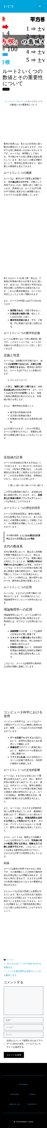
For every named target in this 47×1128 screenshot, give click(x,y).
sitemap (23, 1084)
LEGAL (32, 1094)
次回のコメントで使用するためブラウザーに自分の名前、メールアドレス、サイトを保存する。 (25, 1044)
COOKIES (14, 1094)
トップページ (11, 101)
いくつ (9, 6)
